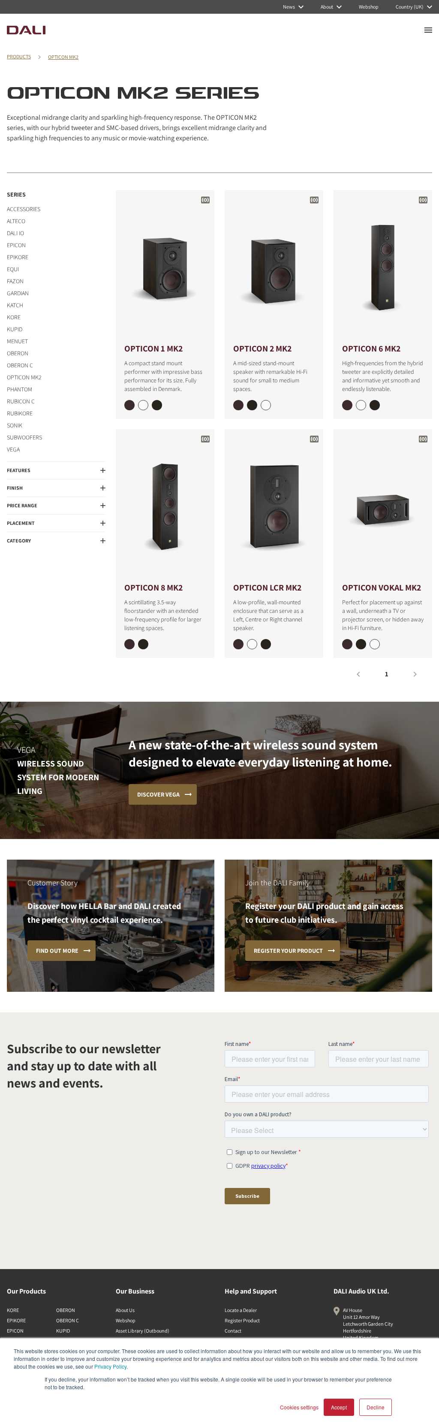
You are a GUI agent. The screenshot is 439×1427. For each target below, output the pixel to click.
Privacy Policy (110, 1366)
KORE (14, 317)
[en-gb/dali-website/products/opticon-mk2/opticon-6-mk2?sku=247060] (361, 405)
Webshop (125, 1320)
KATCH (15, 305)
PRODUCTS (19, 56)
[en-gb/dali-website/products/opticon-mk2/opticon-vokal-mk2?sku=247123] (361, 644)
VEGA (13, 449)
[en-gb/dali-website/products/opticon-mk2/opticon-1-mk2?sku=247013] (157, 405)
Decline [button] (376, 1407)
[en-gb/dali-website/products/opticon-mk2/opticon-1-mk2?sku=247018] (129, 405)
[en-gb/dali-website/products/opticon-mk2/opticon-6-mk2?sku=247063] (375, 405)
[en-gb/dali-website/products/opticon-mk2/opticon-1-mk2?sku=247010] (143, 405)
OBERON (17, 353)
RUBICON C (21, 401)
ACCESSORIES (23, 209)
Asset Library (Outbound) (142, 1330)
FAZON (15, 281)
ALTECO (16, 221)
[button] (56, 470)
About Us (125, 1310)
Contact (233, 1330)
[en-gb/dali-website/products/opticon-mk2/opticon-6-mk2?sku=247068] (347, 405)
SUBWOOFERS (24, 437)
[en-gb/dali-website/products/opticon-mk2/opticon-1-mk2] (165, 266)
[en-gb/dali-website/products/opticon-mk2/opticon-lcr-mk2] (274, 505)
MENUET (17, 341)
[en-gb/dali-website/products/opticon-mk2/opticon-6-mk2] (383, 266)
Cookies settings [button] (299, 1407)
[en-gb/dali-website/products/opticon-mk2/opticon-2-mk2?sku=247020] (266, 405)
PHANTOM (19, 389)
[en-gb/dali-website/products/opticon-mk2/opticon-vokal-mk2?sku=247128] (347, 644)
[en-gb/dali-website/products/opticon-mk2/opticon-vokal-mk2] (383, 505)
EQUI (13, 269)
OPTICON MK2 (63, 57)
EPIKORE (17, 257)
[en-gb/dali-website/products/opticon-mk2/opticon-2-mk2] (274, 266)
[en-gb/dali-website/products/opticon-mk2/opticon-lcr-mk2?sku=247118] (238, 644)
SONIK (14, 425)
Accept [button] (339, 1407)
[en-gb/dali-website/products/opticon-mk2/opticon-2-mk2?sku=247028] (238, 405)
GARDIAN (18, 293)
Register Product (242, 1320)
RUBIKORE (20, 413)
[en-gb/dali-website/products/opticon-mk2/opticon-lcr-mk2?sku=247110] (252, 644)
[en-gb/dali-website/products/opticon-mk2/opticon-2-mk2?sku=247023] (252, 405)
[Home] (26, 30)
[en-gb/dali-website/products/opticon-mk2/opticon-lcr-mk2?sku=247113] (266, 644)
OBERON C (20, 365)
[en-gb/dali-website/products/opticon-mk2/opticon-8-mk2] (165, 505)
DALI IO (15, 233)
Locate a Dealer (241, 1310)
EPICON (16, 245)
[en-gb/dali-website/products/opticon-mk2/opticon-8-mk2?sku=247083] (143, 644)
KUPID (14, 329)
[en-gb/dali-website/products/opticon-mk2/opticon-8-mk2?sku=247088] (129, 644)
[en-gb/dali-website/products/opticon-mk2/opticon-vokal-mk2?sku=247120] (375, 644)
